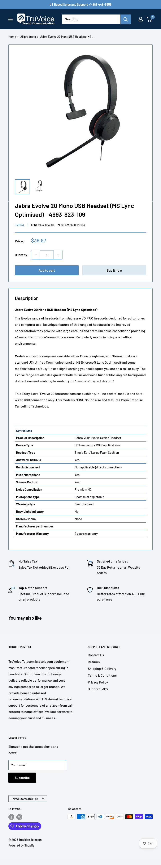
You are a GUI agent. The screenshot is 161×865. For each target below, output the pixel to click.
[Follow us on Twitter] (19, 817)
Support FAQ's (98, 689)
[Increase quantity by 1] (57, 254)
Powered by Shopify (21, 845)
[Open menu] (10, 19)
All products (28, 36)
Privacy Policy (98, 682)
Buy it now (114, 270)
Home (12, 36)
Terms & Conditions (102, 675)
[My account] (141, 19)
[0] (149, 19)
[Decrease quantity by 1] (35, 254)
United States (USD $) (24, 799)
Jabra (19, 225)
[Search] (125, 19)
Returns (94, 662)
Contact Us (96, 655)
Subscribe (22, 778)
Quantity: (22, 255)
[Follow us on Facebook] (11, 817)
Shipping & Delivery (102, 668)
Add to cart (47, 270)
